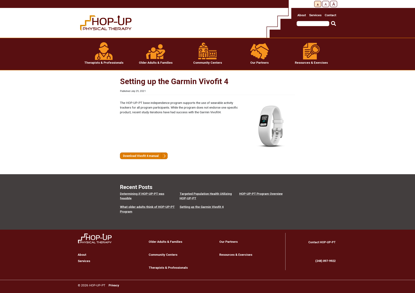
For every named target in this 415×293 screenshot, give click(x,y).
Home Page (111, 238)
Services (315, 15)
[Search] (333, 23)
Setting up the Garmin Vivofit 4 (202, 207)
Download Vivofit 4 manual (141, 156)
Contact (330, 15)
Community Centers (163, 255)
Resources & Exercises (235, 255)
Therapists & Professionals (168, 268)
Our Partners (228, 242)
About (301, 15)
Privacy (114, 285)
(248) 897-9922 (325, 261)
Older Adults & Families (165, 242)
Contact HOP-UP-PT (322, 242)
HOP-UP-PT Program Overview (261, 194)
